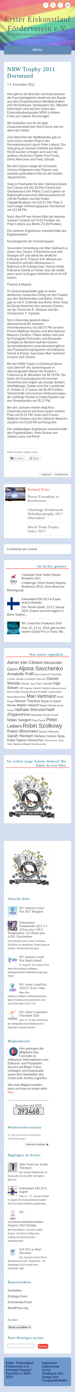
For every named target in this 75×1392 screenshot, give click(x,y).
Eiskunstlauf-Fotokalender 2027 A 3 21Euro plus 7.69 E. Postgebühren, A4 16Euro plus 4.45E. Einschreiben (27, 929)
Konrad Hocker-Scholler (34, 691)
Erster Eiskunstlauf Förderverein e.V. (38, 24)
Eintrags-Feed (17, 1296)
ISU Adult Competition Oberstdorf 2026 (33, 1013)
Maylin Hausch (28, 705)
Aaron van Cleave (25, 662)
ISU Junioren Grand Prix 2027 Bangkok (31, 909)
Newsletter (36, 714)
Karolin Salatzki (41, 688)
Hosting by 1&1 (52, 1373)
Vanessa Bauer (21, 744)
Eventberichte (61, 474)
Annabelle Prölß (20, 674)
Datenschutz (50, 1366)
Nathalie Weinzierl (30, 709)
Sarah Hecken (20, 735)
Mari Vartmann (41, 696)
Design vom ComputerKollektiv (54, 1378)
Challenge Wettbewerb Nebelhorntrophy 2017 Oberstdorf (45, 514)
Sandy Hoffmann (49, 731)
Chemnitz (56, 674)
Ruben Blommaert (22, 731)
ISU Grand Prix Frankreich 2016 (42, 623)
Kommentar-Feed (20, 1302)
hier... (11, 1092)
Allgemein (46, 474)
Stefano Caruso (45, 736)
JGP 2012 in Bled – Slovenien (31, 1251)
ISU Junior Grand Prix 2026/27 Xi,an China (33, 986)
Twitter (53, 5)
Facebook (45, 5)
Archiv (46, 1370)
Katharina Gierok (58, 688)
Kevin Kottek (13, 692)
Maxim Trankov (27, 701)
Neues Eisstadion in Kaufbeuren (43, 499)
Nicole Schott (50, 714)
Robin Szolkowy (42, 725)
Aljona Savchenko (40, 668)
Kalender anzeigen (36, 1144)
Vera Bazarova (38, 744)
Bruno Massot (42, 674)
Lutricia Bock (55, 692)
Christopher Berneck (35, 679)
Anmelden (15, 1290)
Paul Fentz (38, 720)
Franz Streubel (44, 683)
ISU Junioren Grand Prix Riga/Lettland (31, 958)
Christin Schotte (15, 679)
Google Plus (60, 5)
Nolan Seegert (19, 720)
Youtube (67, 5)
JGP (21, 688)
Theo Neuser (51, 740)
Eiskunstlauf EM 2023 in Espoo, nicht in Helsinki (41, 600)
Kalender (28, 688)
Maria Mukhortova (16, 697)
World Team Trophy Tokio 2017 (43, 529)
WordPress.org (18, 1308)
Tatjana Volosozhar (29, 740)
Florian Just (28, 683)
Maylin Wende (48, 705)
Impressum (49, 1363)
